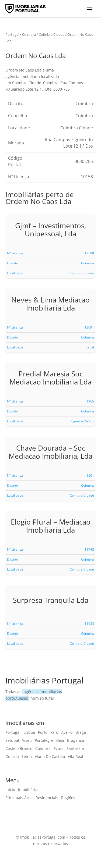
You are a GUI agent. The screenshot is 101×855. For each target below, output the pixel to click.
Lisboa (29, 733)
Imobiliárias (28, 790)
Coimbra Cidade (51, 34)
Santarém (75, 749)
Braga (80, 733)
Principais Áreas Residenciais (31, 798)
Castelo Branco (18, 749)
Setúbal (12, 741)
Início (10, 790)
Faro (54, 733)
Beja (60, 741)
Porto (42, 733)
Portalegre (44, 741)
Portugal (12, 34)
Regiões (68, 798)
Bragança (75, 741)
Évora (59, 749)
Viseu (27, 741)
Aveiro (66, 733)
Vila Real (75, 757)
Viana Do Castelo (50, 757)
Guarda (12, 757)
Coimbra (29, 34)
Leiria (27, 757)
